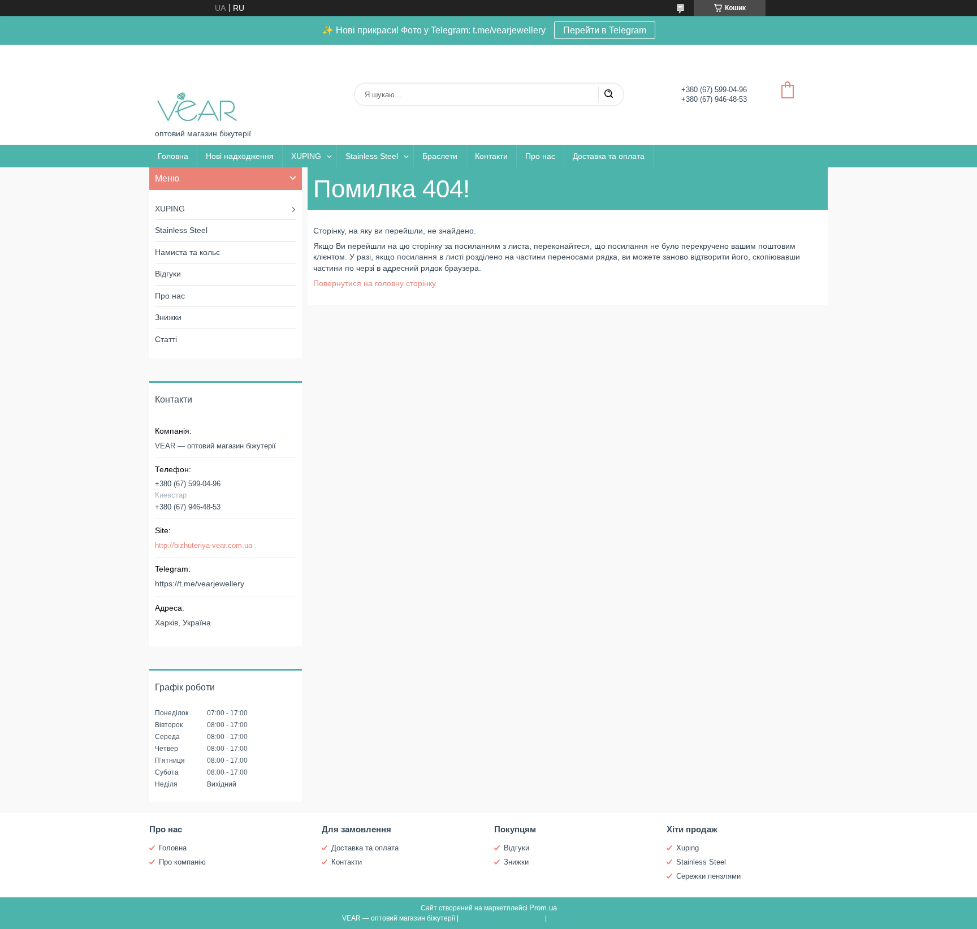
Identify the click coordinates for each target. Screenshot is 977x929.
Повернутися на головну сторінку (374, 283)
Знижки (168, 317)
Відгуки (168, 273)
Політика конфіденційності (591, 918)
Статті (166, 339)
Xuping (687, 848)
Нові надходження (240, 156)
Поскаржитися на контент (501, 918)
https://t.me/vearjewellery (199, 583)
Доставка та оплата (609, 156)
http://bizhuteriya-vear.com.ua (203, 545)
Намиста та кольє (187, 252)
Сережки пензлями (708, 876)
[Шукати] (608, 94)
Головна (173, 156)
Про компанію (182, 862)
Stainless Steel (371, 156)
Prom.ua (543, 908)
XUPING (306, 156)
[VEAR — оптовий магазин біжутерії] (197, 86)
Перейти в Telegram (604, 30)
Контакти (491, 156)
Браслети (439, 156)
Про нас (540, 156)
